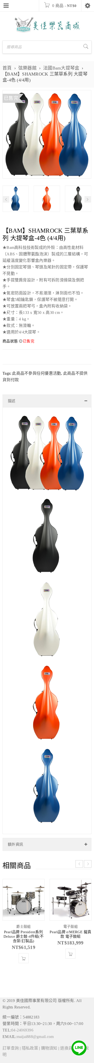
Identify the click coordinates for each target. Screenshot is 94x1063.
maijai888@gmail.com (35, 1036)
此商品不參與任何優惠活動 (36, 373)
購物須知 (49, 1048)
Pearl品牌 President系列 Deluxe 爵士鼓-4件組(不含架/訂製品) (24, 936)
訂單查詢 (11, 1048)
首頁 (7, 68)
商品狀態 (10, 341)
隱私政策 (30, 1048)
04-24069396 (22, 1030)
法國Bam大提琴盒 (61, 68)
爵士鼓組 (23, 926)
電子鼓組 (70, 926)
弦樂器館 (27, 68)
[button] (24, 958)
